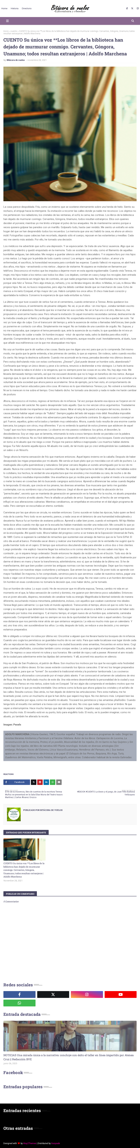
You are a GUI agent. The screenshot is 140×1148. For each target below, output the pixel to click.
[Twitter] (33, 782)
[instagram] (137, 8)
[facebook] (127, 8)
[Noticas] (70, 1036)
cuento (13, 31)
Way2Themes (29, 1143)
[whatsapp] (19, 1003)
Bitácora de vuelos (16, 60)
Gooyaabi (55, 1143)
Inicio (6, 31)
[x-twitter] (132, 8)
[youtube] (121, 994)
